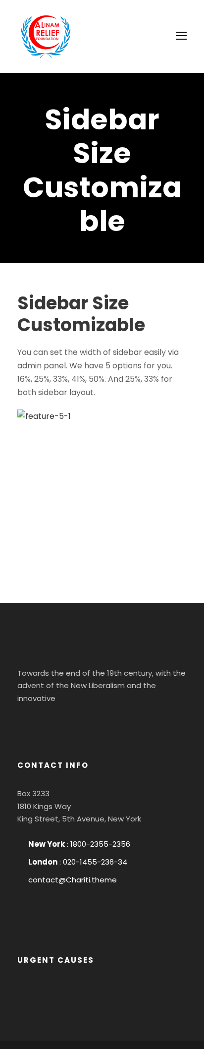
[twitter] (84, 722)
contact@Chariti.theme (72, 879)
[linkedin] (57, 722)
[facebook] (30, 722)
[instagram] (110, 722)
